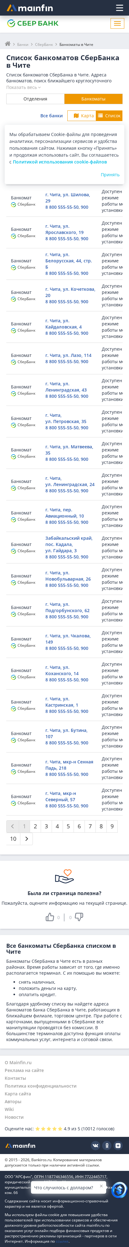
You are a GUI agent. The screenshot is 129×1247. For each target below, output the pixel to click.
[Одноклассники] (106, 1145)
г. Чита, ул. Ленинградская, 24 (70, 481)
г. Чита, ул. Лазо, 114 (68, 355)
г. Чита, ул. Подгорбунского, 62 (67, 607)
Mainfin (20, 1145)
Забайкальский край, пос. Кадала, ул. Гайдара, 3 (69, 544)
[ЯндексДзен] (118, 1145)
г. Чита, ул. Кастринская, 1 (61, 702)
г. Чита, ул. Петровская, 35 (65, 418)
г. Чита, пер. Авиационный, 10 (64, 513)
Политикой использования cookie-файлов (60, 162)
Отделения (35, 99)
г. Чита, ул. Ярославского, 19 (64, 229)
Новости (14, 1117)
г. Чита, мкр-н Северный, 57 (60, 796)
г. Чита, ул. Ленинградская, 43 (66, 387)
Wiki (9, 1109)
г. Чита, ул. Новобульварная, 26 (68, 576)
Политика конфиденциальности (40, 1086)
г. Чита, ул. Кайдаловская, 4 (63, 324)
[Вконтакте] (95, 1145)
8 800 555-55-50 (62, 207)
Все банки (51, 116)
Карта (87, 116)
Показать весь (21, 87)
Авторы (13, 1101)
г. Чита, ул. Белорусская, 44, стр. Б (68, 260)
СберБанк (26, 204)
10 (13, 838)
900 (84, 207)
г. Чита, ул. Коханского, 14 (62, 670)
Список (113, 116)
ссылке (62, 1241)
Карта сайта (18, 1094)
